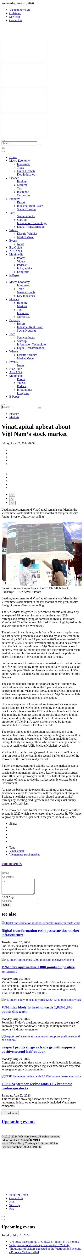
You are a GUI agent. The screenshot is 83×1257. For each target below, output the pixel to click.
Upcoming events (18, 1121)
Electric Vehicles (27, 233)
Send (6, 904)
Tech (12, 212)
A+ (12, 502)
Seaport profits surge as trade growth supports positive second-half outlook (38, 1049)
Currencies (23, 195)
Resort (21, 202)
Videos (21, 261)
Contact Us (16, 1198)
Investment (23, 164)
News (20, 244)
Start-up (22, 219)
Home (13, 157)
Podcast (21, 265)
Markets (22, 185)
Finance (14, 178)
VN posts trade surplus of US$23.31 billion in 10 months (44, 1241)
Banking (22, 181)
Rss (11, 1208)
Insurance (23, 192)
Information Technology (32, 223)
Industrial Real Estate (30, 205)
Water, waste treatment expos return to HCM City (39, 1245)
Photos (21, 258)
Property (14, 198)
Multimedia (16, 254)
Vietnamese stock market (24, 854)
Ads (11, 1201)
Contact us (15, 20)
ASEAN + (15, 251)
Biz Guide (15, 247)
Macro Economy (19, 160)
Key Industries (26, 174)
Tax (19, 188)
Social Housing (26, 209)
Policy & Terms (18, 1194)
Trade (20, 167)
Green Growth (26, 171)
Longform (23, 271)
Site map (14, 16)
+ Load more (10, 1113)
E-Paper (14, 275)
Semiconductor (26, 216)
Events (13, 240)
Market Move (25, 237)
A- (12, 494)
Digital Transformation (31, 226)
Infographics (24, 268)
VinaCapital (16, 851)
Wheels (13, 230)
